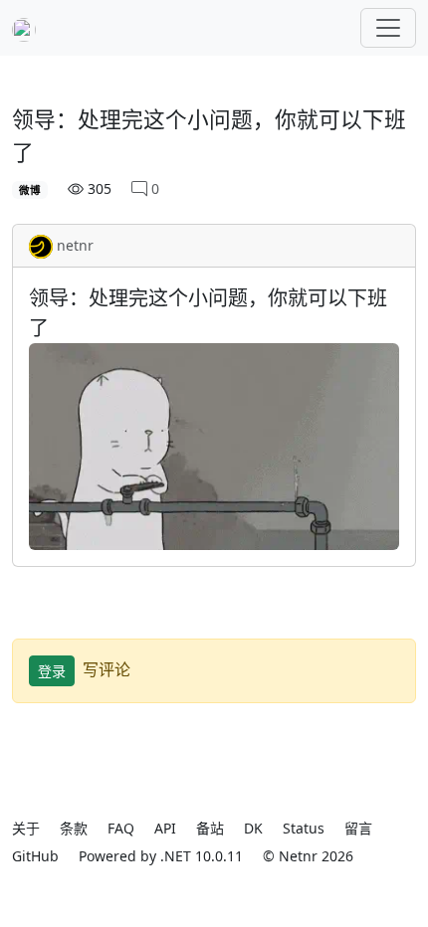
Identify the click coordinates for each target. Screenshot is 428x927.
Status (303, 828)
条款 (74, 828)
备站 (210, 828)
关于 (26, 828)
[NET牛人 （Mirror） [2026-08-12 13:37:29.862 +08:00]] (24, 28)
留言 (358, 828)
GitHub (35, 855)
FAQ (120, 828)
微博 (30, 190)
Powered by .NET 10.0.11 (161, 855)
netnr (75, 245)
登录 (52, 670)
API (165, 828)
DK (253, 828)
